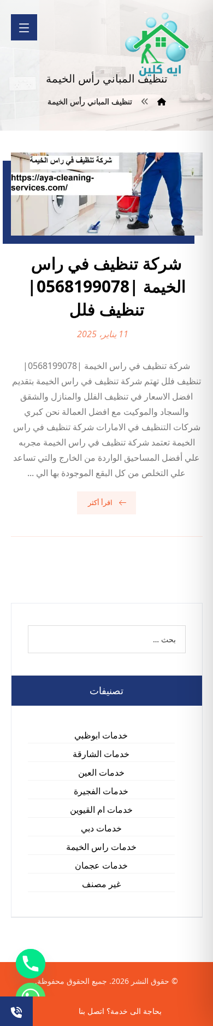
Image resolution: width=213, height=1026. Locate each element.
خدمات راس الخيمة (101, 847)
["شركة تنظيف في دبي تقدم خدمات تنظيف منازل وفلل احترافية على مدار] (158, 44)
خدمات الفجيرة (101, 791)
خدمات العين (101, 772)
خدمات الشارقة (101, 754)
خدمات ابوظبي (101, 735)
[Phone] (30, 963)
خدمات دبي (101, 828)
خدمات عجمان (101, 865)
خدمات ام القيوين (101, 810)
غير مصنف (101, 884)
